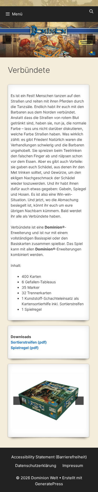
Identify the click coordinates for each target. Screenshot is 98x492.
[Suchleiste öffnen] (91, 11)
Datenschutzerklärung (35, 465)
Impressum (72, 465)
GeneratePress (49, 483)
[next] (91, 39)
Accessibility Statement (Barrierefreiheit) (49, 456)
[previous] (7, 39)
